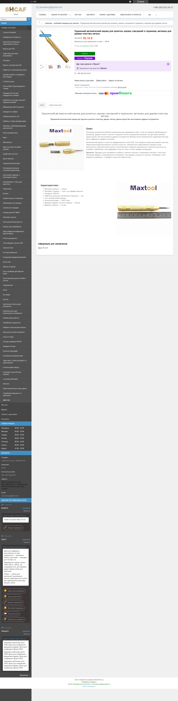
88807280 (6, 400)
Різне (5, 290)
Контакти (5, 419)
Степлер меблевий (10, 379)
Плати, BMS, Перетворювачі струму (14, 87)
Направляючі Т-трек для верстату (12, 183)
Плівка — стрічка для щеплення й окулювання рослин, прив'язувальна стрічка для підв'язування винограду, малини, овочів (15, 578)
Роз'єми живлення (10, 252)
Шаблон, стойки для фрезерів (14, 121)
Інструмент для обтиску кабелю (12, 373)
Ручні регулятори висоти (12, 222)
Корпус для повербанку (12, 227)
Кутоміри (6, 295)
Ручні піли (7, 262)
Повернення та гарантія (130, 15)
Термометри (8, 285)
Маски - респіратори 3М (12, 65)
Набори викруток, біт (11, 116)
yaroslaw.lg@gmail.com (10, 496)
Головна (42, 15)
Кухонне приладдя (10, 351)
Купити (85, 53)
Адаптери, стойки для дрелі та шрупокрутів (14, 361)
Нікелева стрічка (9, 217)
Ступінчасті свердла (11, 208)
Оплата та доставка (9, 414)
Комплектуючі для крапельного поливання (12, 312)
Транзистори (8, 248)
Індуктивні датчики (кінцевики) (10, 54)
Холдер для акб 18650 (11, 212)
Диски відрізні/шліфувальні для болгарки (13, 232)
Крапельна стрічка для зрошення (12, 305)
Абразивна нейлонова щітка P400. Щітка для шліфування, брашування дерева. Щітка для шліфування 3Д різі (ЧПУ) (15, 655)
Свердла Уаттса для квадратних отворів (11, 94)
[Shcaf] (16, 9)
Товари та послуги (8, 28)
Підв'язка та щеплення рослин (15, 70)
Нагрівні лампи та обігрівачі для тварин (14, 75)
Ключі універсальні (10, 133)
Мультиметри (8, 158)
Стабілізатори (8, 81)
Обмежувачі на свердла (12, 203)
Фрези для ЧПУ (9, 49)
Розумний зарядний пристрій (14, 257)
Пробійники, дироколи (11, 323)
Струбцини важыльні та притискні (12, 394)
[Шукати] (29, 19)
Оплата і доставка (107, 15)
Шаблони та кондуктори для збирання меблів (14, 101)
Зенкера (6, 60)
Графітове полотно (10, 154)
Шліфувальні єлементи (12, 37)
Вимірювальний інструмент (13, 107)
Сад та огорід (8, 337)
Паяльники (7, 189)
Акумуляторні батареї (11, 163)
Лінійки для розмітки (11, 318)
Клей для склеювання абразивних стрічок (11, 43)
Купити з (80, 58)
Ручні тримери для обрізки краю (13, 272)
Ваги (5, 137)
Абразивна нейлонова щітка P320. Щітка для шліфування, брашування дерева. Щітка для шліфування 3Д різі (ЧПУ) (15, 664)
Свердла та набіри (10, 112)
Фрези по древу (9, 267)
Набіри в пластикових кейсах (14, 327)
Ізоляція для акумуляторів (13, 356)
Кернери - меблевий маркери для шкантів (14, 127)
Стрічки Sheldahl (9, 32)
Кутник (5, 299)
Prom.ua (100, 680)
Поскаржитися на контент (82, 684)
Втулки (5, 193)
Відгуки (4, 409)
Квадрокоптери (9, 346)
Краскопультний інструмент (14, 332)
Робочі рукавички (10, 238)
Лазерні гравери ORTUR (12, 341)
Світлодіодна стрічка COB (13, 243)
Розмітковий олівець (11, 367)
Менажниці (7, 142)
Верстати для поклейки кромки (12, 148)
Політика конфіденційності (101, 684)
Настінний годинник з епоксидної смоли (11, 176)
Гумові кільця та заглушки (13, 198)
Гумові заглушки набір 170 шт (15, 519)
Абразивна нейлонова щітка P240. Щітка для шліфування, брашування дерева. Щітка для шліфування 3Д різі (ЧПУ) (15, 646)
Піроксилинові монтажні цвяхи (15, 388)
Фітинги (6, 384)
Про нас (4, 405)
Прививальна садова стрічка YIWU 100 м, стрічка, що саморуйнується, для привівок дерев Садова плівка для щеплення (15, 567)
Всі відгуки (24, 675)
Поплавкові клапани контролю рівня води (11, 169)
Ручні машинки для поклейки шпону (14, 279)
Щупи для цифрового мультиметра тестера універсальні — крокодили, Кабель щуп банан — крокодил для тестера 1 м (15, 555)
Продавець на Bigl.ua (89, 682)
